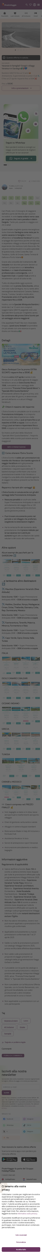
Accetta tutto (21, 1249)
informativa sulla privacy (27, 1214)
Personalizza (21, 1242)
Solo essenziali (21, 1235)
